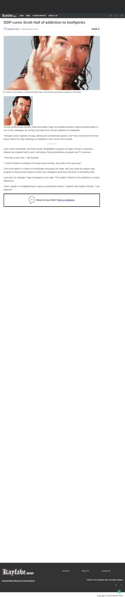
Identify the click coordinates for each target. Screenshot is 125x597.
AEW (21, 16)
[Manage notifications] (119, 592)
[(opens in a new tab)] (111, 15)
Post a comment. (66, 200)
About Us (52, 16)
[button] (121, 15)
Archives (65, 571)
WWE (28, 16)
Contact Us (106, 571)
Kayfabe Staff (13, 29)
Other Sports (39, 16)
